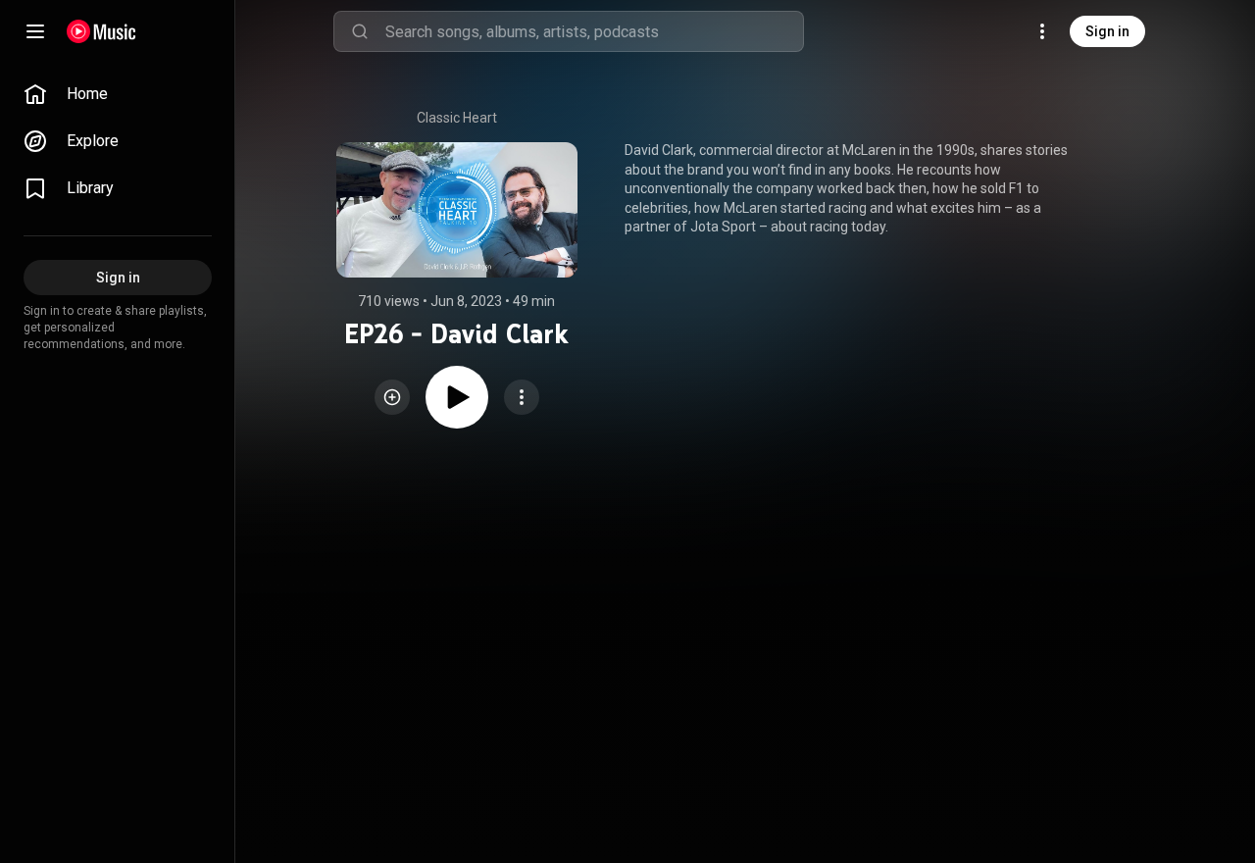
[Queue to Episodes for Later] (392, 397)
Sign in (1107, 31)
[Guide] (35, 31)
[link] (117, 94)
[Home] (101, 31)
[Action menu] (521, 397)
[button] (392, 397)
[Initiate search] (360, 31)
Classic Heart (457, 118)
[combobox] (594, 31)
